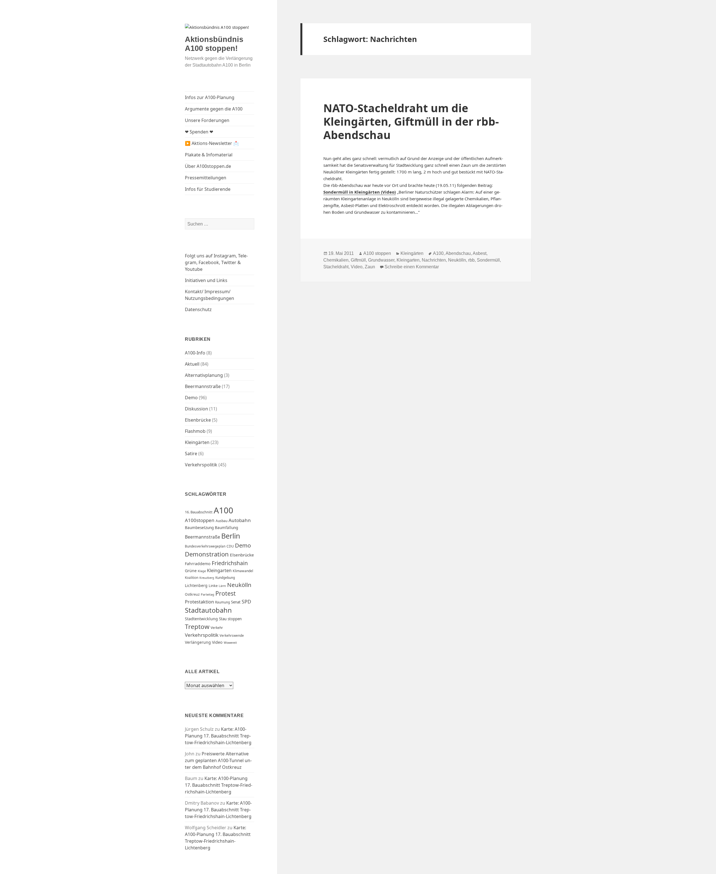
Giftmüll (358, 260)
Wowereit (230, 643)
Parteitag (207, 594)
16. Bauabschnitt (199, 511)
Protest (225, 593)
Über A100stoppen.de (208, 166)
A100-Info (195, 353)
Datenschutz (198, 309)
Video (217, 642)
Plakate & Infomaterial (208, 155)
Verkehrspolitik (201, 465)
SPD (246, 601)
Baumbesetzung (199, 527)
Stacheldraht (335, 266)
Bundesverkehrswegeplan (205, 546)
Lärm (222, 586)
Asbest (479, 253)
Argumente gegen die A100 (213, 109)
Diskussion (196, 409)
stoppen (235, 618)
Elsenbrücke (198, 420)
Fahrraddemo (198, 563)
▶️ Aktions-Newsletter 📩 (212, 143)
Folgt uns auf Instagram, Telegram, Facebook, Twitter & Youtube (216, 262)
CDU (230, 546)
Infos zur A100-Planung (209, 97)
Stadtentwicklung (201, 618)
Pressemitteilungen (205, 178)
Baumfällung (226, 527)
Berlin (230, 536)
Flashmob (195, 431)
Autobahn (240, 520)
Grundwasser (381, 260)
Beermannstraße (203, 386)
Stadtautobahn (208, 610)
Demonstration (207, 554)
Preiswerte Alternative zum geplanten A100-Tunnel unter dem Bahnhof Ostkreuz (218, 760)
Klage (202, 571)
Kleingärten (197, 442)
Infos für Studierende (207, 189)
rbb (471, 260)
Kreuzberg (206, 578)
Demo (191, 397)
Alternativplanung (204, 375)
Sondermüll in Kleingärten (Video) (359, 192)
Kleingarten (219, 570)
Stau (223, 618)
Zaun (370, 266)
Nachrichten (434, 260)
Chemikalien (335, 260)
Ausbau (221, 520)
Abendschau (458, 253)
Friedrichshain (230, 563)
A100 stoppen (377, 253)
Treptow (197, 626)
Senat (236, 602)
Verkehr (217, 627)
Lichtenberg (196, 585)
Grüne (191, 570)
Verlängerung (198, 642)
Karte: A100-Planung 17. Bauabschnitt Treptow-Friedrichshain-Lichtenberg (218, 736)
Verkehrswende (232, 635)
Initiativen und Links (206, 280)
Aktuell (192, 364)
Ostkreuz (192, 594)
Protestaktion (199, 601)
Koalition (191, 577)
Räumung (222, 602)
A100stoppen (200, 520)
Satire (191, 453)
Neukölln (239, 585)
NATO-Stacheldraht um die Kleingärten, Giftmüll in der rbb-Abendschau (411, 121)
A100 (223, 510)
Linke (213, 585)
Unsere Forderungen (207, 120)
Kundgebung (225, 577)
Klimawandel (243, 570)
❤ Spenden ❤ (199, 132)
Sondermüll (488, 260)
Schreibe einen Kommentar (412, 266)
